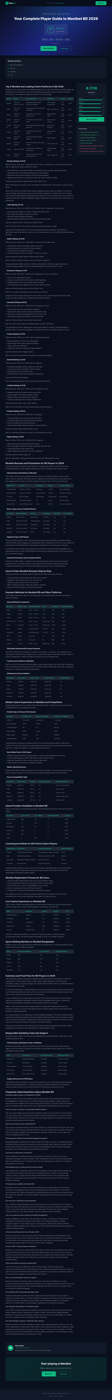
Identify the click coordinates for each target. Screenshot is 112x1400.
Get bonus (63, 1374)
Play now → (101, 3)
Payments (13, 71)
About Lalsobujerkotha (16, 65)
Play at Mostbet (48, 48)
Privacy (51, 1396)
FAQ (11, 75)
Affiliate (61, 1396)
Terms (56, 1396)
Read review (65, 48)
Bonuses (12, 68)
